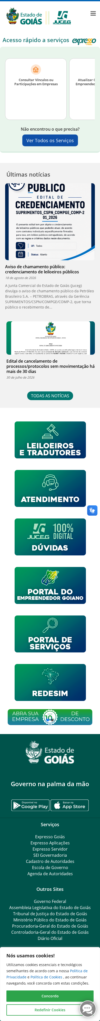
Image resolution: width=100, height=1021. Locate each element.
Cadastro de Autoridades (50, 861)
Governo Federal (50, 901)
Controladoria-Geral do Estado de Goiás (50, 932)
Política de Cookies (47, 977)
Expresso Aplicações (50, 843)
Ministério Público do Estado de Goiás (50, 920)
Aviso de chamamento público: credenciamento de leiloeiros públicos (42, 269)
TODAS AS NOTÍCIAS (50, 396)
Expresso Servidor (50, 849)
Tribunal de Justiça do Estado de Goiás (50, 914)
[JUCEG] (38, 15)
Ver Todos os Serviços (50, 140)
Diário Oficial (50, 938)
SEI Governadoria (50, 855)
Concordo (50, 996)
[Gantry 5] (50, 752)
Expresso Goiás (50, 837)
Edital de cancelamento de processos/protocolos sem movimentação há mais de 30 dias (50, 366)
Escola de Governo (50, 867)
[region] (50, 984)
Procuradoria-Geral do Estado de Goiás (50, 926)
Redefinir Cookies (50, 1009)
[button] (50, 717)
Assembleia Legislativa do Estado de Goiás (50, 907)
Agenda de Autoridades (50, 873)
